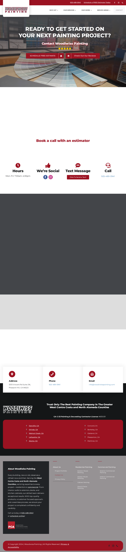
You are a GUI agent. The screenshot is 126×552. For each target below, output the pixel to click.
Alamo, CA (33, 441)
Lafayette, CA (34, 437)
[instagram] (118, 2)
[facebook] (114, 2)
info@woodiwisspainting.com (102, 385)
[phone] (122, 2)
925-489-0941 (75, 2)
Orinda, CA (33, 430)
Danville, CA (34, 426)
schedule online (17, 516)
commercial (33, 487)
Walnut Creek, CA (36, 433)
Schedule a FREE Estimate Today (97, 2)
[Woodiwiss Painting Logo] (16, 7)
